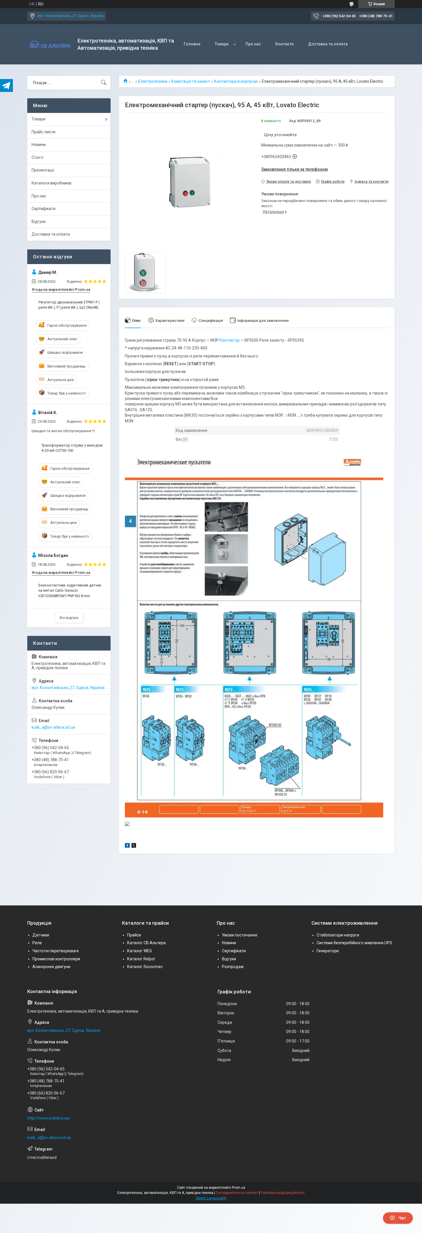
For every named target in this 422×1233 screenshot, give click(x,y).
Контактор (230, 340)
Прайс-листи (43, 132)
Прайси (134, 935)
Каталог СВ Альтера (146, 942)
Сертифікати (43, 208)
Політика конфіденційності (283, 1193)
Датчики (40, 935)
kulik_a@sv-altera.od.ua (53, 727)
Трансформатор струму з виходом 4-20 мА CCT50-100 (71, 448)
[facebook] (127, 846)
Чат (402, 1218)
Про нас (253, 44)
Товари (222, 44)
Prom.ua (238, 1188)
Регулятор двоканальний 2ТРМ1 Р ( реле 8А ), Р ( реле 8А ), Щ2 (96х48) (69, 304)
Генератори (328, 951)
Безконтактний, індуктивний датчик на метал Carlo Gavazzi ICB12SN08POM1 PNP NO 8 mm (69, 590)
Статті (37, 157)
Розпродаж (233, 966)
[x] (133, 846)
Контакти (284, 44)
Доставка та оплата (328, 44)
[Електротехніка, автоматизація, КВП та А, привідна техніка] (50, 44)
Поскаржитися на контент (237, 1193)
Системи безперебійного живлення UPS (354, 942)
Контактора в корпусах (236, 81)
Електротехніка (152, 81)
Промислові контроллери (56, 959)
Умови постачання (239, 935)
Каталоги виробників (51, 183)
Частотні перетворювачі (55, 951)
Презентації (43, 170)
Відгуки (39, 221)
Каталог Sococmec (145, 966)
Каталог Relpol (141, 959)
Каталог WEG (139, 951)
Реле (37, 942)
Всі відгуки (69, 617)
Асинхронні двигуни (51, 966)
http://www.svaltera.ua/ (48, 1118)
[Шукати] (104, 83)
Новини (39, 144)
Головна (192, 44)
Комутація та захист (190, 81)
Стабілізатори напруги (338, 935)
